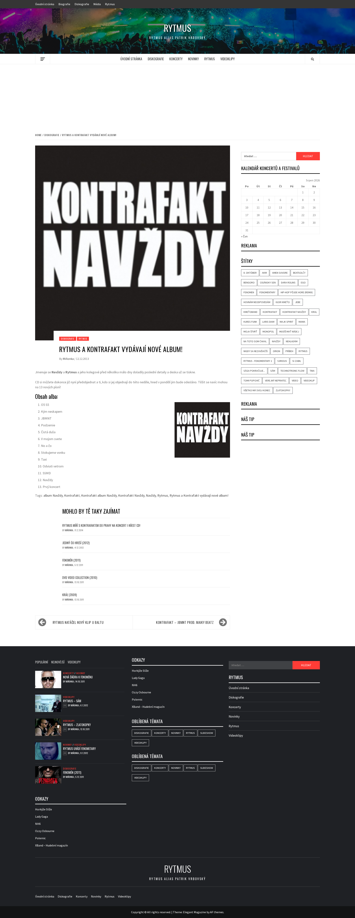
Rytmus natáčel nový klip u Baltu (78, 622)
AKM (264, 272)
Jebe (297, 302)
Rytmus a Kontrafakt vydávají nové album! (199, 495)
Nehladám (291, 341)
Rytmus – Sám (72, 701)
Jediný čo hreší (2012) (75, 543)
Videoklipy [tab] (74, 662)
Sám (272, 370)
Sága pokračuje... (254, 370)
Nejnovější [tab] (58, 662)
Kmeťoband (250, 312)
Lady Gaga (41, 816)
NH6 (38, 824)
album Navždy (53, 495)
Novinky (193, 58)
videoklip (309, 380)
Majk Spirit (286, 321)
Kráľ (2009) (69, 595)
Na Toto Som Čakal (255, 341)
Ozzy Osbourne (44, 831)
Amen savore (280, 272)
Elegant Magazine (194, 912)
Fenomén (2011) (71, 560)
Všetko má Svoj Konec (257, 390)
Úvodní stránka (44, 4)
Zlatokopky (283, 390)
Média (97, 4)
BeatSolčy (299, 272)
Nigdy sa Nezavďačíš (256, 351)
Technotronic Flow (292, 370)
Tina (312, 370)
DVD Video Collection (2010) (79, 577)
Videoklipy (227, 58)
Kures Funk (250, 321)
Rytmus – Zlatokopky (77, 725)
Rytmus (110, 4)
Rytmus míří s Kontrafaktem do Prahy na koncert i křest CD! (101, 525)
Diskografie (82, 4)
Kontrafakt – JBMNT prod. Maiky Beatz (185, 622)
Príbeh (289, 351)
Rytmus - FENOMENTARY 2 (258, 361)
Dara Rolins (288, 282)
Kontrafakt (72, 495)
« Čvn (244, 236)
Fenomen (249, 292)
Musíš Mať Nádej (289, 331)
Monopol (268, 331)
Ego (303, 282)
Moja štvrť (250, 331)
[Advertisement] (177, 95)
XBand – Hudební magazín (51, 845)
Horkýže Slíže (43, 809)
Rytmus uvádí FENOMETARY (79, 748)
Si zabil (296, 361)
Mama (302, 321)
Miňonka (68, 359)
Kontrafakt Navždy (131, 495)
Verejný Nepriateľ (275, 380)
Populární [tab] (41, 662)
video (295, 380)
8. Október (250, 272)
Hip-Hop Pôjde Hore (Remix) (297, 292)
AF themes (217, 912)
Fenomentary (267, 292)
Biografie (64, 4)
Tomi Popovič (252, 380)
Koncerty (175, 58)
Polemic (40, 838)
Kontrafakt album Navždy (99, 495)
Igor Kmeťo (283, 302)
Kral (314, 312)
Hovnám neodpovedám (257, 302)
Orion (276, 351)
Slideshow (206, 733)
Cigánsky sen (268, 282)
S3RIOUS (282, 361)
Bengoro (249, 282)
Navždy (151, 495)
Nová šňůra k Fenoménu (78, 677)
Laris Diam (268, 321)
